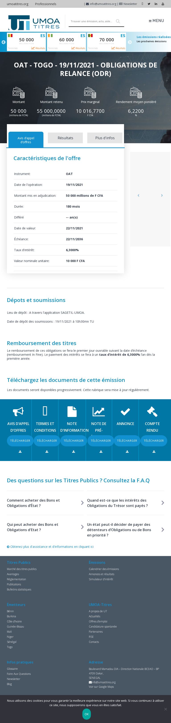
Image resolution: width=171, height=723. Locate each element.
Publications (14, 584)
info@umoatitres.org (103, 4)
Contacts (94, 642)
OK (87, 714)
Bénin (10, 611)
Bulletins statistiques (19, 589)
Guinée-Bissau (15, 626)
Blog (9, 684)
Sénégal (11, 642)
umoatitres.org (17, 4)
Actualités (94, 616)
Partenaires (96, 632)
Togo (9, 647)
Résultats (40, 48)
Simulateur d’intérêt (101, 579)
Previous (3, 42)
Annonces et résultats (101, 574)
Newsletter (130, 4)
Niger (10, 637)
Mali (9, 632)
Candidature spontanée (103, 626)
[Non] (165, 709)
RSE (91, 637)
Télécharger (20, 441)
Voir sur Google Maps (101, 687)
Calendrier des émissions (104, 569)
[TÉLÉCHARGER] (20, 451)
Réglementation (16, 579)
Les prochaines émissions (152, 41)
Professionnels (45, 4)
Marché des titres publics (22, 569)
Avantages (13, 574)
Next (130, 42)
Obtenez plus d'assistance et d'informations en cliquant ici (51, 546)
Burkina (11, 616)
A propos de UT (98, 611)
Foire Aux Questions (19, 674)
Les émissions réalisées (154, 37)
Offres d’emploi (98, 621)
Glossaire (12, 669)
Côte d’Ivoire (14, 621)
